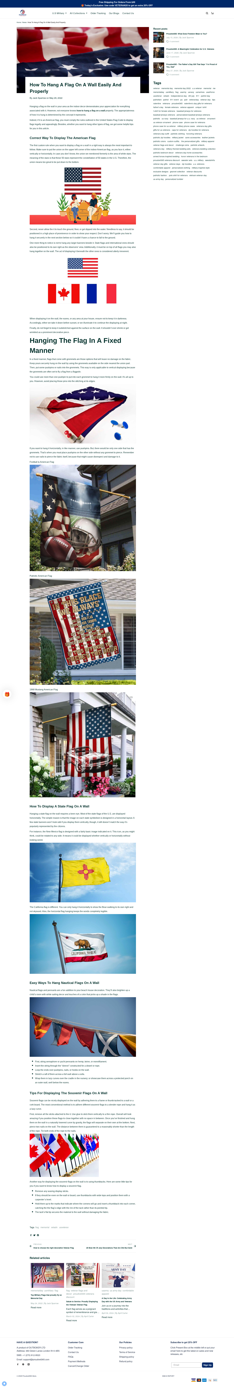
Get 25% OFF (143, 711)
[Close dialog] (167, 660)
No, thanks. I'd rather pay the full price (143, 719)
